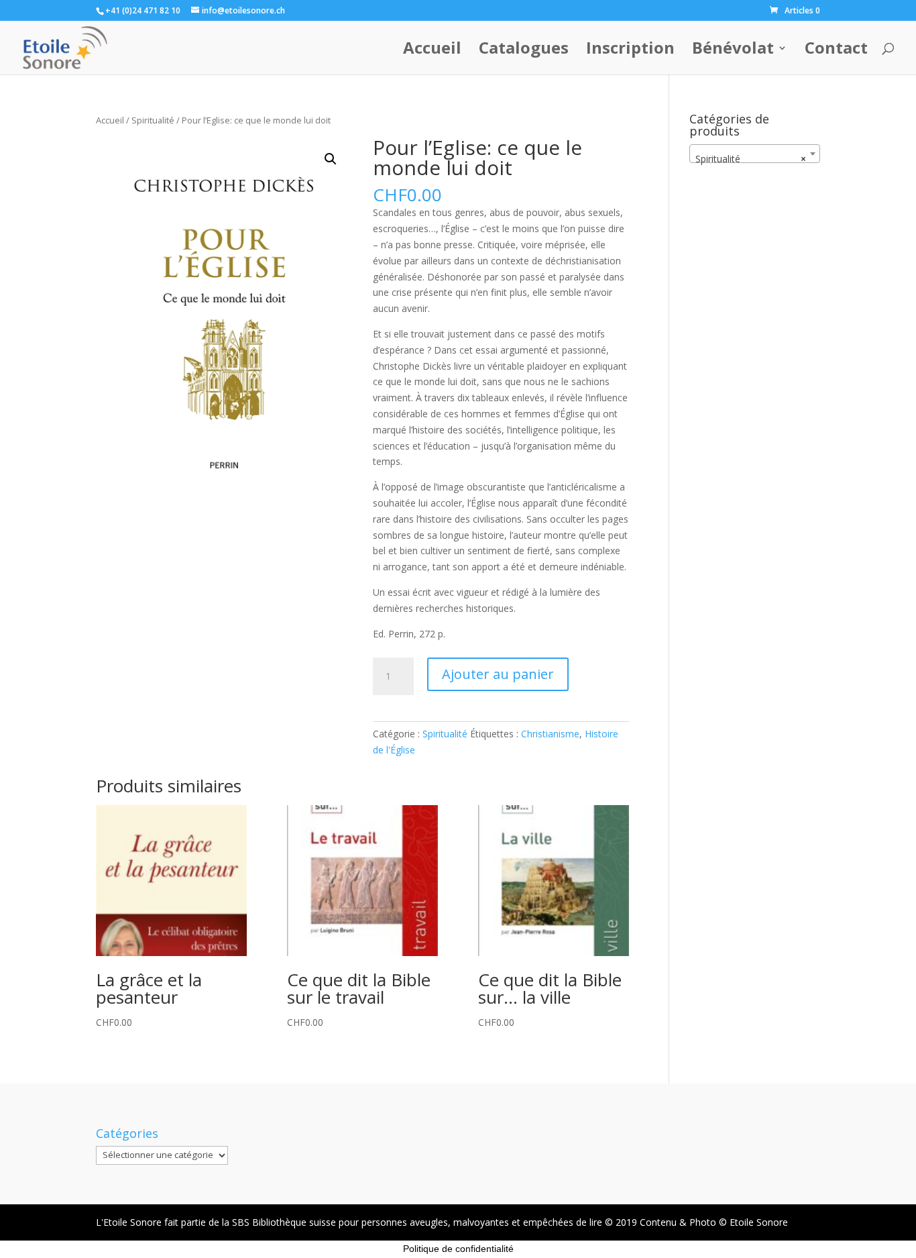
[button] (331, 159)
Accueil (432, 50)
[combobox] (754, 153)
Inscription (630, 50)
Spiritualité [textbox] (750, 158)
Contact (836, 50)
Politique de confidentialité (458, 1248)
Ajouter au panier (498, 674)
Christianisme (550, 733)
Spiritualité (152, 120)
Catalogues (524, 50)
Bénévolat (733, 50)
